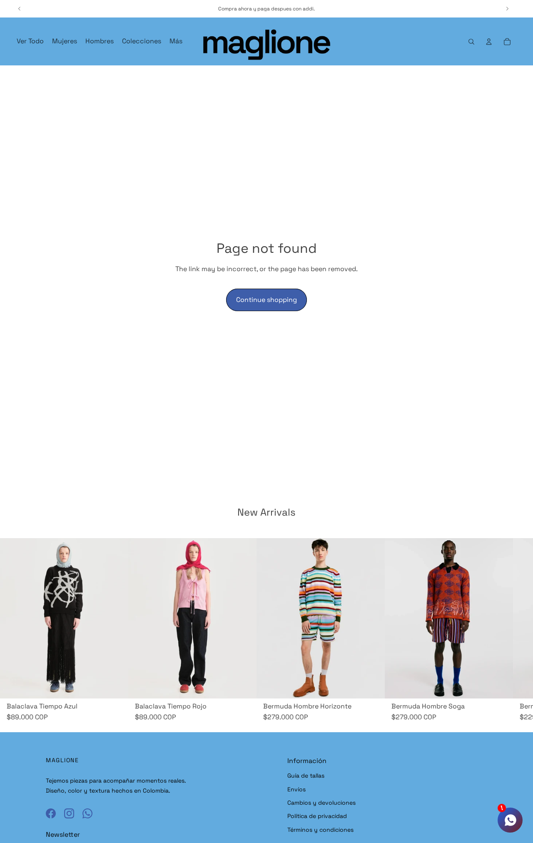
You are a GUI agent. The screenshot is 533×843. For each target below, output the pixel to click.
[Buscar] (471, 41)
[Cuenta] (489, 41)
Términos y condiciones (320, 829)
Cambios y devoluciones (321, 802)
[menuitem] (176, 41)
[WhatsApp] (87, 813)
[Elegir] (371, 685)
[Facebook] (51, 813)
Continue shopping (266, 299)
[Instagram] (69, 813)
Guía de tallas (305, 775)
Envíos (296, 789)
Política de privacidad (317, 816)
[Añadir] (115, 685)
